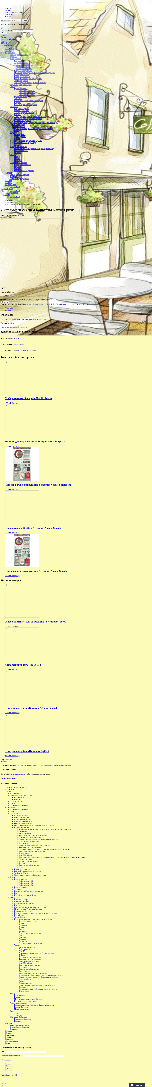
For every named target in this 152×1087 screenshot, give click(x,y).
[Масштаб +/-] (8, 1083)
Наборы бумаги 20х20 (27, 93)
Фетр (16, 157)
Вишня (21, 923)
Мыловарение (10, 185)
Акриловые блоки (21, 63)
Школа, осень (24, 853)
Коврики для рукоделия (23, 71)
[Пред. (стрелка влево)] (2, 1085)
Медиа (12, 133)
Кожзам (17, 159)
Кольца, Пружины (21, 151)
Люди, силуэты (24, 971)
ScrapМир (17, 338)
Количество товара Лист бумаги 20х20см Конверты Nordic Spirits (25, 300)
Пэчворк (8, 183)
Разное (21, 867)
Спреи (16, 145)
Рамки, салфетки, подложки (29, 841)
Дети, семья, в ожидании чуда (30, 957)
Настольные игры (16, 801)
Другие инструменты (22, 67)
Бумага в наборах (20, 89)
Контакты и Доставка (13, 12)
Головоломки (19, 797)
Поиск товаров (6, 30)
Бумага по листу (20, 97)
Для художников (11, 193)
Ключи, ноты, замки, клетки (29, 965)
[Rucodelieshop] (2, 28)
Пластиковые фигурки (22, 121)
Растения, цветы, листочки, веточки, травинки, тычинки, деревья (44, 849)
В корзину (5, 302)
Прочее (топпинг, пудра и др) (25, 143)
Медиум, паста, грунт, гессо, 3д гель (28, 141)
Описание (9, 308)
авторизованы (19, 774)
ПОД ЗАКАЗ (19, 61)
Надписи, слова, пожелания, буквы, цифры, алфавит (39, 839)
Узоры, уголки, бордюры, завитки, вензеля (35, 845)
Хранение (13, 57)
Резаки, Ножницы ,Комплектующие (28, 79)
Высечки (17, 115)
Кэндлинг (9, 189)
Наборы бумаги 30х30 (27, 95)
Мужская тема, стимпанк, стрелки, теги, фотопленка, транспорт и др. (45, 829)
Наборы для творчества (19, 55)
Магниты (17, 153)
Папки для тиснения (22, 77)
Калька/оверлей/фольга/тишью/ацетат (28, 101)
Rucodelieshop (10, 202)
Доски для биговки (21, 65)
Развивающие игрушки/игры (21, 795)
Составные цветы (25, 859)
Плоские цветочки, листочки (30, 933)
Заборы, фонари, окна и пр (29, 961)
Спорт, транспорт (25, 983)
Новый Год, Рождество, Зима (25, 350)
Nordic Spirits (19, 344)
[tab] (78, 308)
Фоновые (22, 863)
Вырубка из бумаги (21, 109)
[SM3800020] (34, 284)
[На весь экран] (6, 1083)
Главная (8, 10)
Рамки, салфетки (25, 979)
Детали (8, 310)
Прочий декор (19, 125)
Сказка (21, 981)
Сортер (17, 799)
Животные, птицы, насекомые (30, 847)
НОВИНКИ (9, 49)
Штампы (17, 169)
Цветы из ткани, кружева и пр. (30, 943)
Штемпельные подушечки (24, 171)
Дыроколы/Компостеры (23, 69)
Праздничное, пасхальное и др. (30, 837)
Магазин (8, 8)
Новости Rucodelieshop (8, 778)
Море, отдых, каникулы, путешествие (33, 973)
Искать (4, 33)
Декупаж (8, 173)
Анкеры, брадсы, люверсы (24, 113)
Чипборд (17, 131)
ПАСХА (22, 951)
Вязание (8, 1037)
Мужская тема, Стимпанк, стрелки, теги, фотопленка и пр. (41, 975)
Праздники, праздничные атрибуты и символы (36, 953)
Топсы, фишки (19, 127)
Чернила (17, 167)
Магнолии (23, 931)
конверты (76, 304)
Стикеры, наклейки (21, 111)
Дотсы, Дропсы (20, 137)
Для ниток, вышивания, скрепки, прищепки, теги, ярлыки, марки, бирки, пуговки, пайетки (54, 857)
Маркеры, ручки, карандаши (20, 85)
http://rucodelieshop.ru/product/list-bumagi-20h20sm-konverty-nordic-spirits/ (44, 765)
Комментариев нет (8, 217)
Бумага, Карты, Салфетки (19, 175)
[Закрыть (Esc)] (2, 1083)
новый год (85, 304)
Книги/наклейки (16, 793)
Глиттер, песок (19, 135)
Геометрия (23, 831)
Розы (20, 935)
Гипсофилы (23, 925)
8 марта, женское (25, 833)
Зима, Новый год (25, 855)
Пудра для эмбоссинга (22, 165)
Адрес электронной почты (11, 1056)
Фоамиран (18, 161)
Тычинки (22, 939)
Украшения (14, 107)
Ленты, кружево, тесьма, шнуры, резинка (30, 117)
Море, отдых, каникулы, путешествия (33, 835)
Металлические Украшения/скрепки (28, 119)
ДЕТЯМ (8, 51)
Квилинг (8, 181)
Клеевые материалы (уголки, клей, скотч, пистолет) (34, 149)
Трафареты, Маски (21, 81)
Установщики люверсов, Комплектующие (30, 83)
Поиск (25, 20)
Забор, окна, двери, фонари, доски (32, 851)
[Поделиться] (4, 1083)
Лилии (21, 927)
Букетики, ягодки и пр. (27, 921)
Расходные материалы (18, 147)
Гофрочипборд (24, 949)
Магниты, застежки (21, 1009)
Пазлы (12, 803)
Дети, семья (23, 843)
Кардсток (17, 103)
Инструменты (15, 59)
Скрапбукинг (10, 53)
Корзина (8, 14)
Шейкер (22, 955)
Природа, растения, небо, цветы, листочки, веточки (38, 989)
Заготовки (18, 99)
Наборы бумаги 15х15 (27, 91)
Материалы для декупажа (19, 179)
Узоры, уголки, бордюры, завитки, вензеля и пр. (37, 985)
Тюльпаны (23, 941)
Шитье (7, 195)
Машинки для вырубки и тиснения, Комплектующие (34, 73)
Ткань (12, 155)
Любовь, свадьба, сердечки (29, 865)
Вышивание (10, 1035)
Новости (8, 1070)
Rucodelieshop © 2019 (9, 1075)
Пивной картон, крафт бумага (25, 105)
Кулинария (23, 967)
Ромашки (22, 937)
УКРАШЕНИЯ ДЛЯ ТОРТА (16, 787)
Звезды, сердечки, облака (28, 861)
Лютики (22, 929)
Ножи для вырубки (21, 75)
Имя (2, 1052)
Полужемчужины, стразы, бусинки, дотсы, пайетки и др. (36, 123)
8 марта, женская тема (27, 947)
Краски (17, 139)
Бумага (12, 87)
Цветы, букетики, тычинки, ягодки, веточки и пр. (33, 129)
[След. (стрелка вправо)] (4, 1085)
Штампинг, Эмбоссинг (18, 163)
